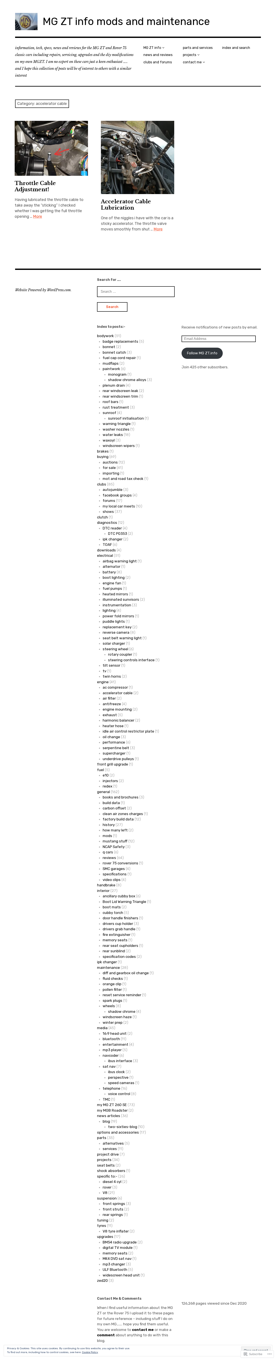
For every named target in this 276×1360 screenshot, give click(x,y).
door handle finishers (120, 918)
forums (109, 500)
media (102, 1028)
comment (106, 1335)
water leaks (113, 435)
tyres (101, 1225)
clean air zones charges (123, 814)
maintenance (108, 967)
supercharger (114, 753)
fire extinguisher (116, 934)
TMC (106, 1099)
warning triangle (117, 424)
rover (107, 1187)
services (110, 1149)
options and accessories (118, 1132)
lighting (109, 610)
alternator (111, 566)
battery (109, 572)
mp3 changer (114, 1264)
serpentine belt (116, 748)
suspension (107, 1198)
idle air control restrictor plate (128, 731)
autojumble (112, 489)
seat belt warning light (122, 638)
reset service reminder (122, 995)
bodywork (105, 336)
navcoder (111, 1055)
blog (106, 1121)
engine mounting (117, 709)
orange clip (112, 984)
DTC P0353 (117, 533)
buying (102, 456)
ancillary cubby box (119, 896)
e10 (106, 775)
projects (189, 55)
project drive (108, 1154)
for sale (109, 467)
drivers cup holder (118, 923)
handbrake (106, 885)
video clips (112, 880)
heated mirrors (115, 594)
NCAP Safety (114, 847)
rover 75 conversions (120, 863)
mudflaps (111, 363)
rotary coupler (120, 654)
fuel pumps (112, 588)
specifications (115, 874)
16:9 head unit (115, 1033)
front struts (113, 1209)
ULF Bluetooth (115, 1269)
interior (103, 891)
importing (111, 473)
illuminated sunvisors (121, 599)
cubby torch (113, 912)
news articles (108, 1116)
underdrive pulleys (118, 759)
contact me (192, 62)
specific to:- (107, 1176)
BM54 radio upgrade (120, 1242)
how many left (115, 830)
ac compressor (115, 687)
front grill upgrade (112, 764)
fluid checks (113, 978)
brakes (103, 451)
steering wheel (115, 649)
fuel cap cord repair (119, 358)
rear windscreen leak (120, 391)
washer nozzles (116, 429)
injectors (110, 781)
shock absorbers (111, 1171)
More (37, 216)
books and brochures (120, 797)
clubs (101, 484)
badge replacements (120, 341)
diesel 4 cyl (112, 1181)
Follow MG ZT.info (202, 353)
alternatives (113, 1143)
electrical (105, 555)
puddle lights (114, 621)
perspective (118, 1077)
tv (104, 671)
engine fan (112, 583)
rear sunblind (114, 951)
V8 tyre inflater (116, 1231)
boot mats (112, 907)
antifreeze (112, 704)
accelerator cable (118, 693)
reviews (109, 858)
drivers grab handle (119, 929)
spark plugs (112, 1000)
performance (114, 742)
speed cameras (121, 1083)
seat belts (106, 1165)
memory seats (115, 940)
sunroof (109, 413)
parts (101, 1138)
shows (108, 511)
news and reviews (157, 55)
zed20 (102, 1280)
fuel (100, 770)
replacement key (117, 627)
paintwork (111, 369)
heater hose (113, 726)
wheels (109, 1006)
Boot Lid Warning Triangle (124, 901)
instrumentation (117, 605)
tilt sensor (111, 665)
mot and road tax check (123, 478)
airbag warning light (120, 561)
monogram (117, 374)
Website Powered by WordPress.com (43, 290)
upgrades (105, 1236)
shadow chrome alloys (127, 380)
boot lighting (114, 577)
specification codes (119, 956)
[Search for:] (136, 291)
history (109, 825)
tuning (102, 1220)
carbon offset (114, 808)
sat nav (109, 1066)
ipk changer (112, 539)
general (103, 792)
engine (103, 682)
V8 (105, 1192)
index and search (236, 48)
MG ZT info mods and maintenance (126, 21)
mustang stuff (115, 841)
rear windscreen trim (120, 396)
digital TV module (118, 1247)
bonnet (109, 347)
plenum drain (114, 385)
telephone (111, 1088)
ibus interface (120, 1061)
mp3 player (112, 1050)
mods (107, 836)
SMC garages (114, 869)
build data (111, 803)
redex (107, 786)
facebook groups (117, 495)
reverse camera (116, 632)
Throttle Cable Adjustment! (35, 186)
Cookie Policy (90, 1352)
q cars (108, 852)
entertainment (115, 1044)
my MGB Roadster (112, 1110)
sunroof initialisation (126, 418)
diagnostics (107, 522)
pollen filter (112, 989)
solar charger (114, 643)
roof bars (110, 402)
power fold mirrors (118, 616)
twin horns (112, 676)
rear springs (113, 1214)
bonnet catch (114, 352)
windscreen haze (117, 1017)
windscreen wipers (119, 445)
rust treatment (116, 407)
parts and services (198, 48)
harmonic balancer (118, 720)
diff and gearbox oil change (126, 973)
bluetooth (111, 1039)
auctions (110, 462)
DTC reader (112, 528)
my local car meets (119, 506)
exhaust (110, 715)
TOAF (107, 544)
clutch (102, 517)
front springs (114, 1203)
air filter (109, 698)
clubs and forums (157, 62)
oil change (111, 737)
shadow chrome (121, 1011)
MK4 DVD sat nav (117, 1258)
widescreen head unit (121, 1275)
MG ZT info (152, 48)
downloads (106, 550)
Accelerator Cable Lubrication (126, 204)
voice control (119, 1094)
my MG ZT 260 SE (112, 1105)
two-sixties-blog (122, 1127)
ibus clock (116, 1072)
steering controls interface (131, 660)
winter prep (112, 1022)
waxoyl (109, 440)
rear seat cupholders (120, 945)
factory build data (118, 819)
